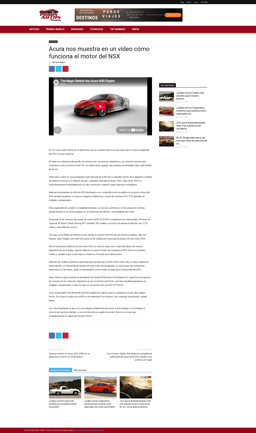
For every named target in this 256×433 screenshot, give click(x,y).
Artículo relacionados (60, 370)
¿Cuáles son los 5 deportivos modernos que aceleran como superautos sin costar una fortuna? (99, 404)
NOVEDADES (77, 29)
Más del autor (80, 370)
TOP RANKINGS (117, 29)
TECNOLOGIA (96, 29)
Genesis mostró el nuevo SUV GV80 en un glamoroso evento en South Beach (69, 355)
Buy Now (204, 2)
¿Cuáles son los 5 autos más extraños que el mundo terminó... (190, 96)
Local (196, 2)
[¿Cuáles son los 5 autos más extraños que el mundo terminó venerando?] (65, 387)
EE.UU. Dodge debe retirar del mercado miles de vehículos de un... (191, 141)
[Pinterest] (219, 2)
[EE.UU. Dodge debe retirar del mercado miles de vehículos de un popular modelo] (166, 141)
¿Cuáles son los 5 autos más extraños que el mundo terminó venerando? (62, 404)
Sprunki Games (97, 430)
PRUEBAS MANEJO (55, 29)
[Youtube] (229, 2)
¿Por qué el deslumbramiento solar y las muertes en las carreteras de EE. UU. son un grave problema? (135, 404)
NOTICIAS (34, 29)
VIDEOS (135, 29)
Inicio (51, 37)
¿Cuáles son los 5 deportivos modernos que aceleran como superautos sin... (191, 111)
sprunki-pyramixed (82, 430)
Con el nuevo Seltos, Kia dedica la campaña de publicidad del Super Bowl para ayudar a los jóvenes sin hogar (129, 356)
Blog (182, 2)
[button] (228, 29)
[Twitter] (224, 2)
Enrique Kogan (58, 62)
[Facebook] (215, 2)
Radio (189, 2)
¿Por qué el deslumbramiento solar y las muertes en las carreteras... (190, 126)
